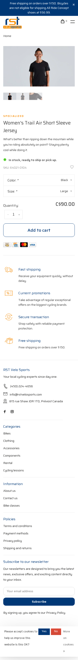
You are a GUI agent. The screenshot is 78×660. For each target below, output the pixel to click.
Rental (7, 463)
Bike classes (11, 505)
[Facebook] (4, 411)
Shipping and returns (17, 548)
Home (7, 35)
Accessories (11, 448)
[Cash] (7, 246)
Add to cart (39, 230)
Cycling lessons (13, 470)
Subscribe (39, 601)
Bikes (7, 433)
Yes (44, 631)
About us (9, 490)
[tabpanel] (39, 66)
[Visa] (32, 246)
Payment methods (15, 533)
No (56, 631)
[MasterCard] (24, 246)
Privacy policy (12, 540)
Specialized (13, 116)
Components (11, 455)
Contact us (10, 498)
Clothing (8, 440)
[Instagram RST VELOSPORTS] (12, 411)
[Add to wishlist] (72, 167)
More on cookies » (68, 641)
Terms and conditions (17, 526)
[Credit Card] (16, 246)
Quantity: (11, 205)
